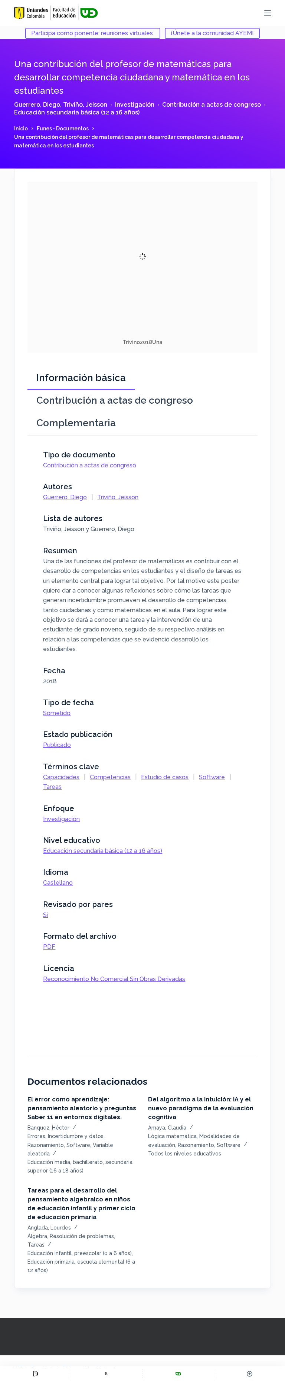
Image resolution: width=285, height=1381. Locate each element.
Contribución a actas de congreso (211, 104)
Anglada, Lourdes (49, 1228)
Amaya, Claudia (167, 1128)
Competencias (110, 777)
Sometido (57, 713)
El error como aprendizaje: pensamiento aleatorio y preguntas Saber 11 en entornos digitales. (81, 1108)
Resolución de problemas (82, 1236)
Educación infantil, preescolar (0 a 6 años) (79, 1253)
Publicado (57, 744)
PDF (49, 946)
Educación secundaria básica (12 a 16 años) (77, 112)
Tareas (52, 786)
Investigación (134, 104)
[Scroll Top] (249, 1373)
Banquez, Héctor (48, 1128)
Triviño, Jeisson (85, 104)
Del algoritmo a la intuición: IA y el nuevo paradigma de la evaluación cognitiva (200, 1108)
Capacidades (61, 777)
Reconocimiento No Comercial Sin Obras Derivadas (114, 979)
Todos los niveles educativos (184, 1154)
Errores (36, 1136)
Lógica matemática (172, 1136)
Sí (45, 914)
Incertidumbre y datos (76, 1136)
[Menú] (267, 13)
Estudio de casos (165, 777)
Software (212, 777)
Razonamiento (45, 1145)
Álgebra (37, 1236)
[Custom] (35, 1373)
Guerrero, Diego (37, 104)
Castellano (58, 882)
